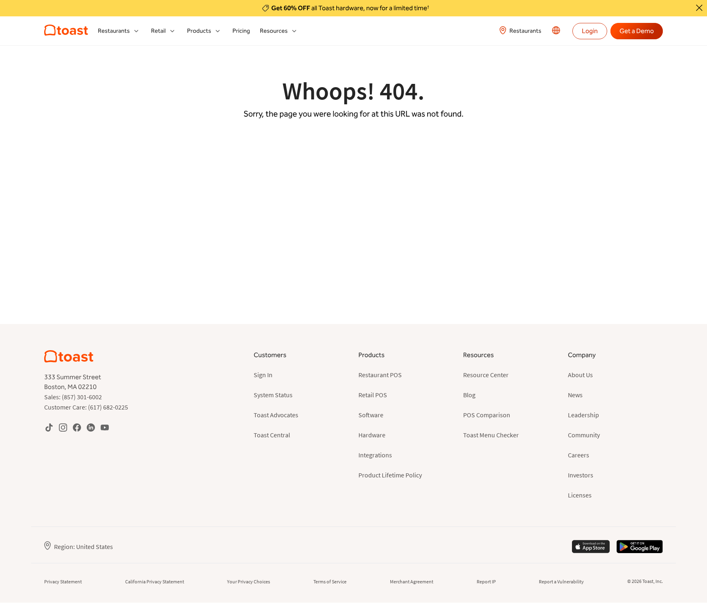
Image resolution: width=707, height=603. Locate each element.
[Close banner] (699, 8)
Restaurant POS (380, 375)
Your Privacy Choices (248, 581)
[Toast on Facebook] (77, 427)
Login (590, 31)
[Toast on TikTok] (49, 427)
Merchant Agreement (411, 581)
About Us (580, 375)
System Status (273, 395)
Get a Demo (636, 31)
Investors (580, 475)
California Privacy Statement (154, 581)
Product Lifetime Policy (390, 475)
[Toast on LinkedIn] (91, 427)
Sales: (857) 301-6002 (73, 397)
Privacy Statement (63, 581)
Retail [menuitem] (158, 31)
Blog (469, 395)
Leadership (583, 415)
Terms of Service (330, 581)
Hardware (371, 435)
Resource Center (486, 375)
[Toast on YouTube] (105, 427)
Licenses (580, 495)
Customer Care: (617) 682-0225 (86, 407)
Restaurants (525, 30)
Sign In (263, 375)
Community (584, 435)
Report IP (486, 581)
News (575, 395)
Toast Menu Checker (491, 435)
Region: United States (83, 546)
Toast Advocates (276, 415)
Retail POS (372, 395)
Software (370, 415)
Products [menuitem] (199, 31)
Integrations (375, 455)
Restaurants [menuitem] (114, 31)
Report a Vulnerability (561, 581)
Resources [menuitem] (274, 31)
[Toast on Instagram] (63, 427)
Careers (578, 455)
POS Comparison (486, 415)
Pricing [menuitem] (241, 31)
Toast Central (272, 435)
